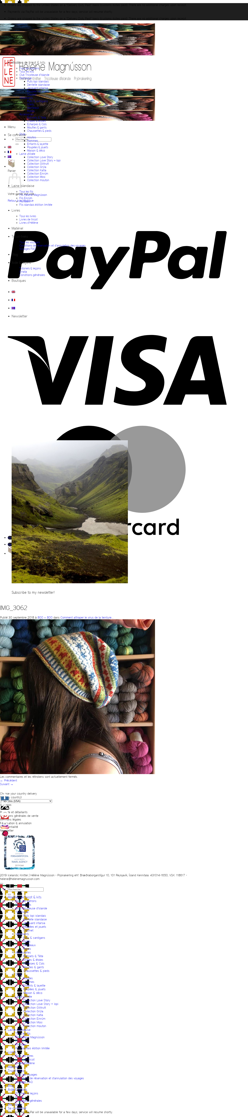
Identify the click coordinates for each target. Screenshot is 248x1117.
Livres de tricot (28, 219)
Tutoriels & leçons (30, 268)
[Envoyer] (17, 144)
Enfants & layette (37, 144)
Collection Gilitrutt (38, 163)
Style (22, 134)
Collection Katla (36, 170)
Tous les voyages (29, 242)
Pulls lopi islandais (38, 81)
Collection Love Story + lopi (44, 160)
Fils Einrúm (25, 198)
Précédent (8, 780)
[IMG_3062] (77, 773)
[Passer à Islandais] (9, 157)
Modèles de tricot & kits (28, 62)
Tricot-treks (20, 236)
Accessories (26, 114)
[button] (12, 127)
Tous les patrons (29, 68)
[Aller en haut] (1, 883)
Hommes (32, 140)
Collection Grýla (36, 167)
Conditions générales (32, 275)
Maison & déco (36, 150)
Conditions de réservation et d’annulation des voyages (52, 245)
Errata (23, 271)
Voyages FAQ (27, 248)
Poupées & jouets (37, 147)
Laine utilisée (27, 153)
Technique (25, 78)
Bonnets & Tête (36, 117)
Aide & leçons (21, 263)
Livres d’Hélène (28, 222)
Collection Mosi (36, 176)
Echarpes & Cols (36, 124)
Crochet (32, 94)
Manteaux (33, 107)
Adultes (31, 137)
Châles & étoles (36, 120)
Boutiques (19, 281)
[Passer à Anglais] (9, 147)
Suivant (6, 784)
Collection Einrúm (37, 173)
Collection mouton (38, 180)
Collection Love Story (40, 157)
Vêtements (26, 97)
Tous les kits (26, 71)
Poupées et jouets (38, 91)
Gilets (30, 104)
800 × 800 (45, 617)
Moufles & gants (36, 127)
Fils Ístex (24, 201)
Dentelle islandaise (38, 84)
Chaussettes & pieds (39, 130)
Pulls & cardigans (37, 101)
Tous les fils (26, 191)
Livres (16, 210)
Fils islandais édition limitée (35, 204)
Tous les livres (27, 216)
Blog (15, 254)
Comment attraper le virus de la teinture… (86, 617)
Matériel (17, 228)
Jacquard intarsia (37, 88)
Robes (31, 111)
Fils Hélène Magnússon (33, 194)
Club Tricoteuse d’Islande (34, 74)
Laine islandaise (23, 186)
